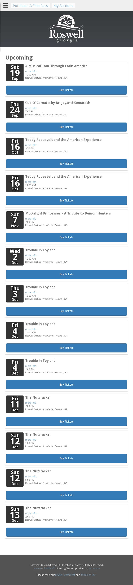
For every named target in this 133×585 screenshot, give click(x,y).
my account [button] (63, 5)
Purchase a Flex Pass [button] (30, 5)
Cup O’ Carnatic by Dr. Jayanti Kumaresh (57, 102)
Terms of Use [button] (88, 574)
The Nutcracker (38, 397)
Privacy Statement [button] (65, 574)
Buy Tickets (66, 90)
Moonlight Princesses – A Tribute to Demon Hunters (68, 213)
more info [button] (30, 71)
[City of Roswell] (66, 42)
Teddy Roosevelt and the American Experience (63, 139)
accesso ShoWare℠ (44, 568)
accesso (94, 568)
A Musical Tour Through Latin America (56, 66)
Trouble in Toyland (40, 250)
